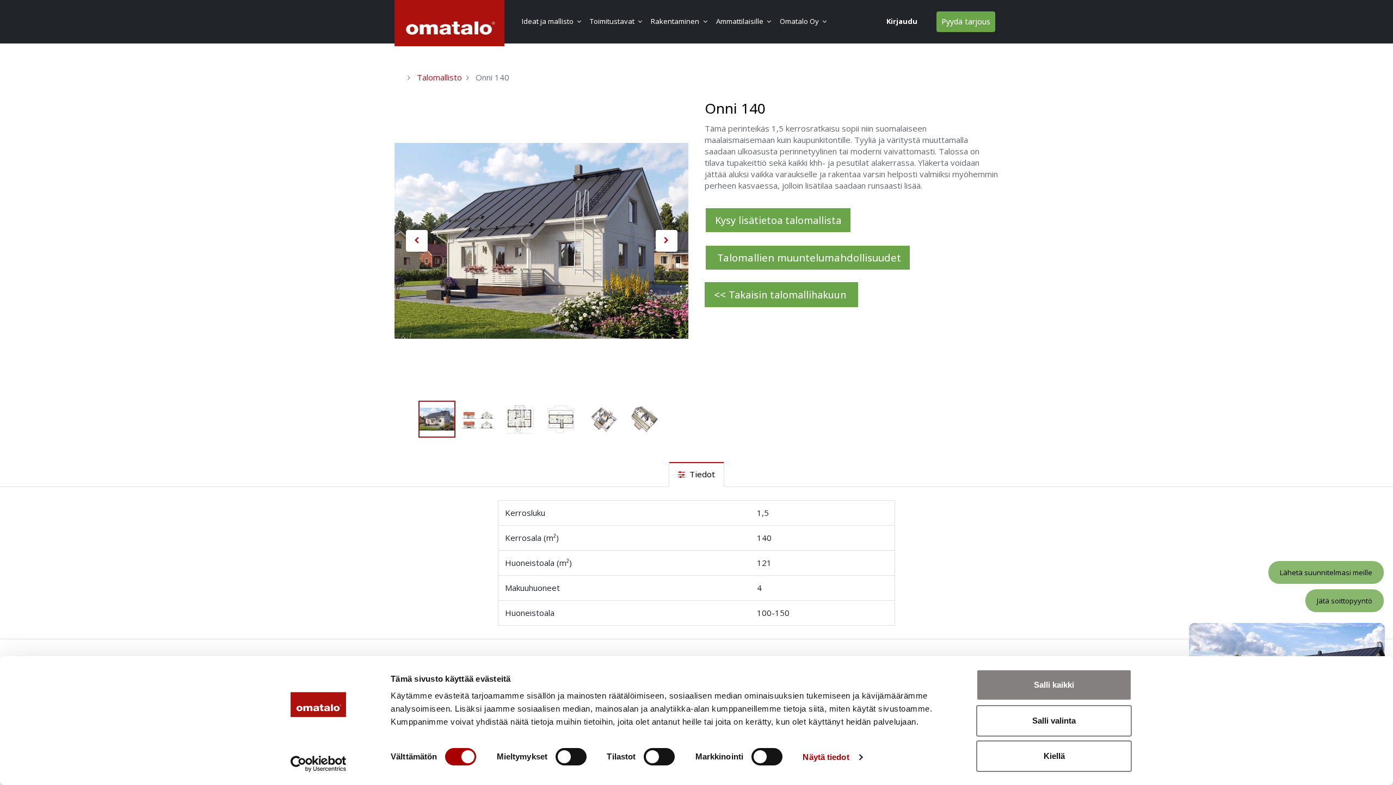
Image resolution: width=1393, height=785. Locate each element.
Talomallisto (439, 77)
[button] (417, 241)
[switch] (571, 756)
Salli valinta (1054, 720)
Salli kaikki (1054, 684)
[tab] (696, 474)
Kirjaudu (901, 21)
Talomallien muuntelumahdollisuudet (807, 257)
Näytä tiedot (826, 757)
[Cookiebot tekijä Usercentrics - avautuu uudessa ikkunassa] (318, 764)
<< (781, 294)
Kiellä (1054, 756)
